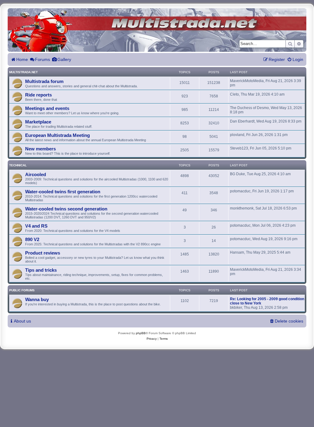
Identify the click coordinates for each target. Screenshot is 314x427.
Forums (42, 59)
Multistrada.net (23, 72)
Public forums (22, 290)
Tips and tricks (41, 270)
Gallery (64, 59)
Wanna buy (37, 299)
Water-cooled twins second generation (66, 208)
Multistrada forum (44, 81)
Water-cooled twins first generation (62, 191)
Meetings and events (47, 108)
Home (22, 59)
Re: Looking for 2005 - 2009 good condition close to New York (267, 301)
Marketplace (38, 121)
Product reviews (42, 252)
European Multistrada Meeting (57, 135)
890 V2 (32, 239)
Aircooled (35, 174)
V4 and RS (36, 226)
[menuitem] (295, 59)
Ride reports (38, 94)
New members (40, 148)
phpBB (141, 333)
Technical (18, 165)
